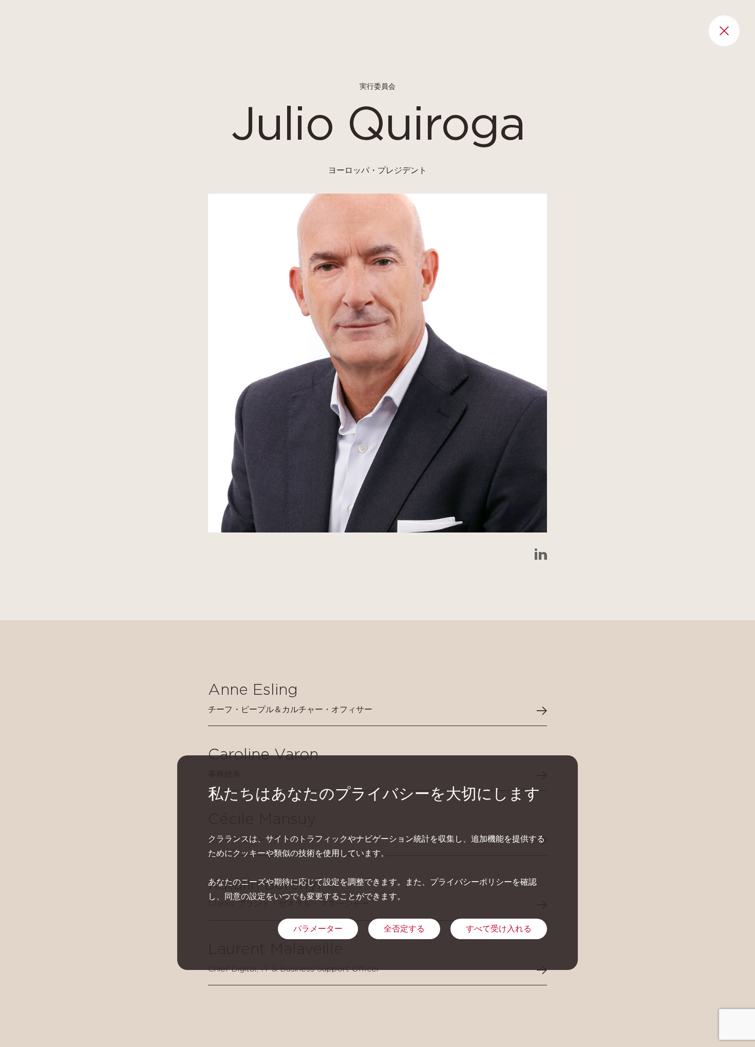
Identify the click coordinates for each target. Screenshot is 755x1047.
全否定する (404, 929)
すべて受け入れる (499, 929)
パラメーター (318, 929)
